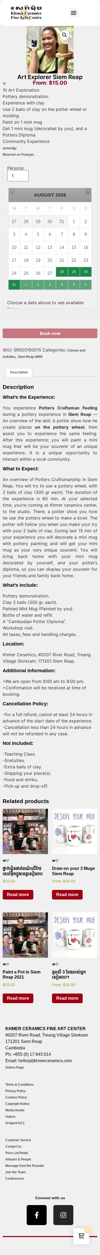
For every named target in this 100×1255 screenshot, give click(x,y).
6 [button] (85, 283)
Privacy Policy (15, 1091)
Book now (50, 333)
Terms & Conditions (19, 1084)
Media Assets (15, 1110)
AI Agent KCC (15, 1123)
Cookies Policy (16, 1097)
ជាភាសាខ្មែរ (10, 148)
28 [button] (62, 270)
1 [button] (26, 283)
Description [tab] (19, 372)
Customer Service (18, 1140)
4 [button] (62, 283)
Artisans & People (18, 1159)
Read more (18, 894)
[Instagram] (63, 1215)
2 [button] (38, 283)
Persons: (15, 168)
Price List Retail (16, 1153)
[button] (73, 12)
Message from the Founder (24, 1166)
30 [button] (85, 270)
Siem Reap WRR (30, 357)
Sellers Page (14, 1067)
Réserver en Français (18, 155)
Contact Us (13, 1146)
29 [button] (74, 270)
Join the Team (15, 1172)
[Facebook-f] (37, 1215)
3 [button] (50, 283)
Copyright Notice (17, 1104)
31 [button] (14, 283)
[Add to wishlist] (4, 83)
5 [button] (74, 283)
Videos (10, 1117)
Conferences (14, 1178)
